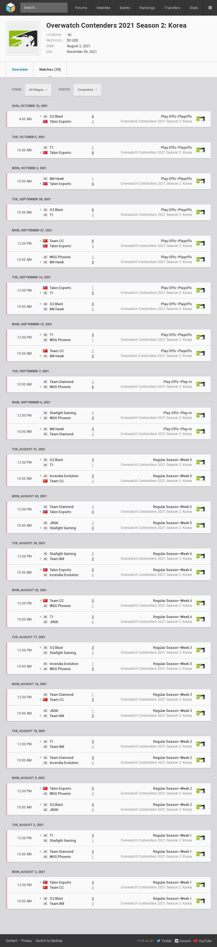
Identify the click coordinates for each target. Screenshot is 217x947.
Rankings (147, 8)
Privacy (26, 940)
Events (125, 8)
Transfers (172, 8)
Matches (103, 8)
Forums (81, 8)
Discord (185, 941)
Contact (11, 940)
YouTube (205, 941)
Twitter (166, 941)
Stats (194, 8)
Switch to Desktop (49, 940)
